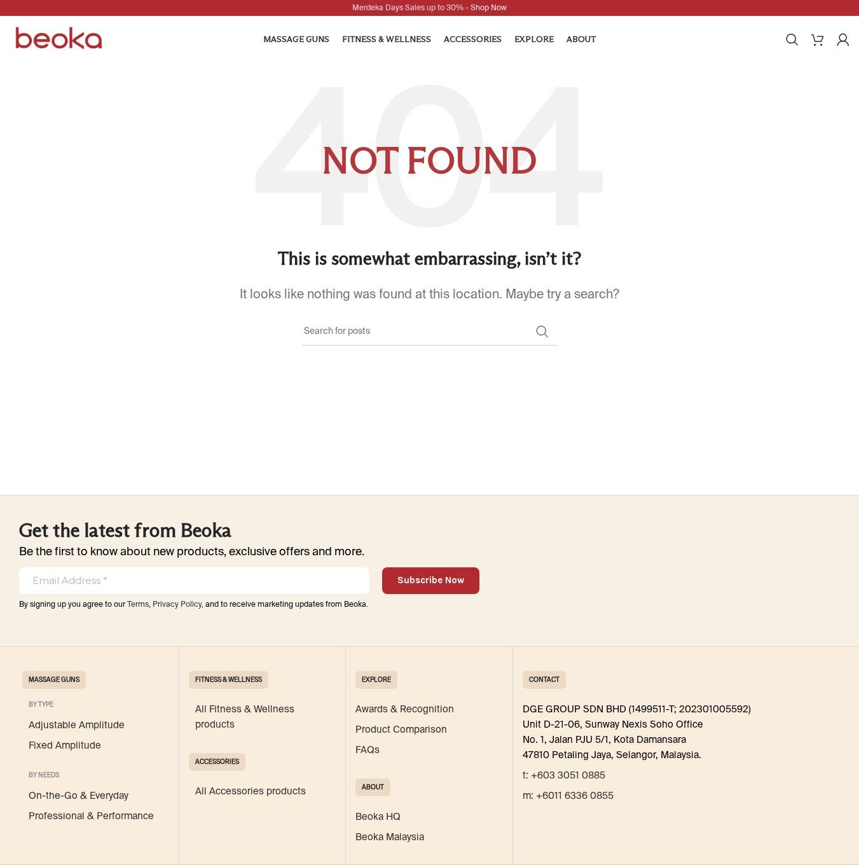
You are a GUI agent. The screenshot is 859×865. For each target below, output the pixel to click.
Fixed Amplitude (65, 745)
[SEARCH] (542, 331)
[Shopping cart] (817, 39)
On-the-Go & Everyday (78, 795)
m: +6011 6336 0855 (568, 795)
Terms (138, 604)
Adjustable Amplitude (77, 725)
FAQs (367, 750)
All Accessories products (250, 791)
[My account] (843, 39)
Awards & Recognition (404, 709)
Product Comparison (401, 729)
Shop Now (489, 8)
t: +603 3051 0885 (564, 775)
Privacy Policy (177, 604)
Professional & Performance (91, 816)
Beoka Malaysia (389, 837)
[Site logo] (59, 38)
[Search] (792, 39)
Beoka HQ (378, 816)
